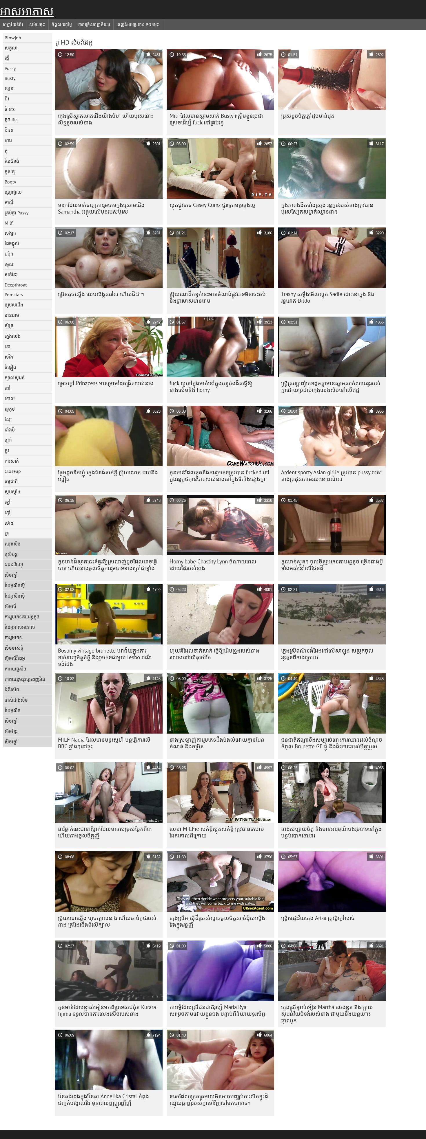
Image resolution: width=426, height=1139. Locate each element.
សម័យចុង (37, 24)
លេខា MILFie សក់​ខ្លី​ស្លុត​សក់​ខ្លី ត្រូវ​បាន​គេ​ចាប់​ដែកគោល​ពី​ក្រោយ (217, 832)
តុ (6, 151)
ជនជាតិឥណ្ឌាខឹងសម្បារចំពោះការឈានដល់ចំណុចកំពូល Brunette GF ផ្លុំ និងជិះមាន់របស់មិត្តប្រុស (331, 743)
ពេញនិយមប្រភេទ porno (138, 24)
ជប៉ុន (9, 254)
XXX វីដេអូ (14, 564)
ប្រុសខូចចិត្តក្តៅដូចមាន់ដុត (307, 115)
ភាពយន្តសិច (15, 669)
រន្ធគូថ (10, 409)
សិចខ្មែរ (11, 731)
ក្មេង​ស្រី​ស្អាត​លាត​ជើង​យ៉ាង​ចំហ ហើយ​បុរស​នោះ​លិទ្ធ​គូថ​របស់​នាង (105, 119)
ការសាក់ (12, 461)
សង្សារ (10, 233)
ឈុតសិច (13, 544)
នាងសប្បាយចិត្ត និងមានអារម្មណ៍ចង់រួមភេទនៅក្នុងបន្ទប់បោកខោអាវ (331, 832)
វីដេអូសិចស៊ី (15, 585)
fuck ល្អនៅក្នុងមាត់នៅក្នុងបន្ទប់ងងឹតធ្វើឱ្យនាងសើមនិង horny (211, 386)
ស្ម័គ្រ (9, 325)
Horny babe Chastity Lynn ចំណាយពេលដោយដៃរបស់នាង (213, 565)
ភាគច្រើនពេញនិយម (94, 24)
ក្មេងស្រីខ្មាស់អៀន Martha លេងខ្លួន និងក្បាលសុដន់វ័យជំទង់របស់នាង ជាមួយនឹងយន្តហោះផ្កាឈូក (327, 1014)
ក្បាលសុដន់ (15, 378)
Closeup (13, 471)
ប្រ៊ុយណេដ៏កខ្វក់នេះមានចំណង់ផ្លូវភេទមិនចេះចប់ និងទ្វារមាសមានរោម (218, 297)
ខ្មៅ (7, 502)
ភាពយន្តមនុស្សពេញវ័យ (25, 679)
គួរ (7, 450)
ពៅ (7, 388)
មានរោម (12, 315)
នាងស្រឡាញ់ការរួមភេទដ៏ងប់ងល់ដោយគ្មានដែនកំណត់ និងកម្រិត (217, 743)
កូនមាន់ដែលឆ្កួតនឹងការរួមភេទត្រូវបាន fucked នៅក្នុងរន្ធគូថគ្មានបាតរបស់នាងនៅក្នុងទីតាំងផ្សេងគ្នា (220, 475)
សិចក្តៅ (11, 575)
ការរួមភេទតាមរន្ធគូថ (22, 617)
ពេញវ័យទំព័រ (13, 24)
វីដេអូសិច (13, 710)
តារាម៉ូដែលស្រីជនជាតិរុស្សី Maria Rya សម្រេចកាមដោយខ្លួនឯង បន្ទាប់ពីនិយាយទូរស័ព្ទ (217, 1010)
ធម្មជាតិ (11, 481)
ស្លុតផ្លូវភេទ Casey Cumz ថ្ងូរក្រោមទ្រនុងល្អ (212, 204)
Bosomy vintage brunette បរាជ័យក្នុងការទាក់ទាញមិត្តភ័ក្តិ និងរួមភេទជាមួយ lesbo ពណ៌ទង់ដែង (105, 657)
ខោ (7, 346)
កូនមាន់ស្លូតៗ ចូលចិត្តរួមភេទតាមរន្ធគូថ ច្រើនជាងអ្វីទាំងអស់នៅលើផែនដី (332, 565)
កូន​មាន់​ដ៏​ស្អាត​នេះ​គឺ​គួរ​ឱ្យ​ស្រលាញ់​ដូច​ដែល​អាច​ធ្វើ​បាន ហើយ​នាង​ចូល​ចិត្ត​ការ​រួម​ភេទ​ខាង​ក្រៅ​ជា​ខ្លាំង (107, 565)
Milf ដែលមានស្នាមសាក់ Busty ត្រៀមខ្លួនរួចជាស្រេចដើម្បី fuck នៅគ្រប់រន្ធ (216, 119)
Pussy (10, 68)
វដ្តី (7, 58)
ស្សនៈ (10, 88)
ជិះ (7, 99)
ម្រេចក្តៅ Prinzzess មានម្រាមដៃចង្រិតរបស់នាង (106, 383)
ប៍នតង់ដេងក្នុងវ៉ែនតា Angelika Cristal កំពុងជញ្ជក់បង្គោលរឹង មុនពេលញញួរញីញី (103, 1099)
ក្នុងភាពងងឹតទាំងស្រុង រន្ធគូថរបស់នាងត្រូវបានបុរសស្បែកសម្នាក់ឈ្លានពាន (327, 208)
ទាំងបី (10, 430)
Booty (10, 182)
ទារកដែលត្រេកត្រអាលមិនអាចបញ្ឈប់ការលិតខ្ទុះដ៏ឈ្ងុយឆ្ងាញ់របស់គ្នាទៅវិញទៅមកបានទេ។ (219, 1099)
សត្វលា (11, 48)
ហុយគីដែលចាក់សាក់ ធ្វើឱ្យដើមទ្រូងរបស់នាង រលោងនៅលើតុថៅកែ (214, 654)
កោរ (8, 140)
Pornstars (14, 294)
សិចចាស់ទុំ (14, 648)
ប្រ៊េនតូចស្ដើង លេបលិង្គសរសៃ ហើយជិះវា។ (101, 294)
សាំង (9, 357)
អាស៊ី (9, 202)
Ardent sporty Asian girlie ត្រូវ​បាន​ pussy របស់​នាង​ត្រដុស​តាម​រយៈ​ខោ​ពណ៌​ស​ (331, 475)
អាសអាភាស (27, 11)
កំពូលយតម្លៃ (62, 24)
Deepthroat (16, 285)
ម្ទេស (9, 264)
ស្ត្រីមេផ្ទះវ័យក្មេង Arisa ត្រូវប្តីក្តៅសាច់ (318, 917)
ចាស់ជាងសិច (16, 700)
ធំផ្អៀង (10, 367)
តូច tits (11, 119)
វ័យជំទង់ (12, 161)
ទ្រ (7, 533)
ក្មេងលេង (13, 336)
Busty (10, 78)
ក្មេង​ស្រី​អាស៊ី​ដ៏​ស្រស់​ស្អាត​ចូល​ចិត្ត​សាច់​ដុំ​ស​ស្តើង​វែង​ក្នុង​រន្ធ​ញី (217, 921)
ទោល (10, 398)
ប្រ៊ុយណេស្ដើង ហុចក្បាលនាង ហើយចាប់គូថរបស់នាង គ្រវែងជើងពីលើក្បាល (107, 921)
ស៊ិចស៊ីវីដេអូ (15, 658)
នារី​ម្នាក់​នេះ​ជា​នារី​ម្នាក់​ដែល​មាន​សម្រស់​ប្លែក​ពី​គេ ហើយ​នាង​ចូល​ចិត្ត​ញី (105, 832)
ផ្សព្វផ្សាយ (13, 192)
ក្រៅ (8, 440)
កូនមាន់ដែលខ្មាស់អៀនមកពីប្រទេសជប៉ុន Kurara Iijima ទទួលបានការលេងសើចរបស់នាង (107, 1010)
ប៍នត (9, 130)
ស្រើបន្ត (11, 554)
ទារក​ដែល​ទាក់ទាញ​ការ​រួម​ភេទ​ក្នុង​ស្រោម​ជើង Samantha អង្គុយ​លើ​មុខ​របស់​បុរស (101, 208)
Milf (8, 223)
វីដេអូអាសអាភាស (20, 627)
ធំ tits (10, 109)
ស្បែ (8, 419)
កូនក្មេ (10, 171)
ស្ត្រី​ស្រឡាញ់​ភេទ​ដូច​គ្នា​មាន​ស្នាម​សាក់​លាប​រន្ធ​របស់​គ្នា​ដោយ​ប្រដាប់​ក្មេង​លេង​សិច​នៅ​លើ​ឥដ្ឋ (331, 386)
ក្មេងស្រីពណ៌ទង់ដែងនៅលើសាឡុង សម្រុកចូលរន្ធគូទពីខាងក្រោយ (327, 654)
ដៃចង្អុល (12, 243)
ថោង (9, 523)
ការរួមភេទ (13, 637)
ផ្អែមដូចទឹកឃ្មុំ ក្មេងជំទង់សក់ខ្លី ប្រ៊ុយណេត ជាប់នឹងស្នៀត (108, 475)
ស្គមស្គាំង (12, 492)
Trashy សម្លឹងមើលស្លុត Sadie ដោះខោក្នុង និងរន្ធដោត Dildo (327, 297)
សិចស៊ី (10, 606)
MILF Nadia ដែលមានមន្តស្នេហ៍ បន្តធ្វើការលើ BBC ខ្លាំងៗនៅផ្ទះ (104, 743)
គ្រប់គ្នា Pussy (16, 213)
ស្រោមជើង (14, 305)
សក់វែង (11, 275)
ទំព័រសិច (12, 689)
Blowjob (13, 38)
